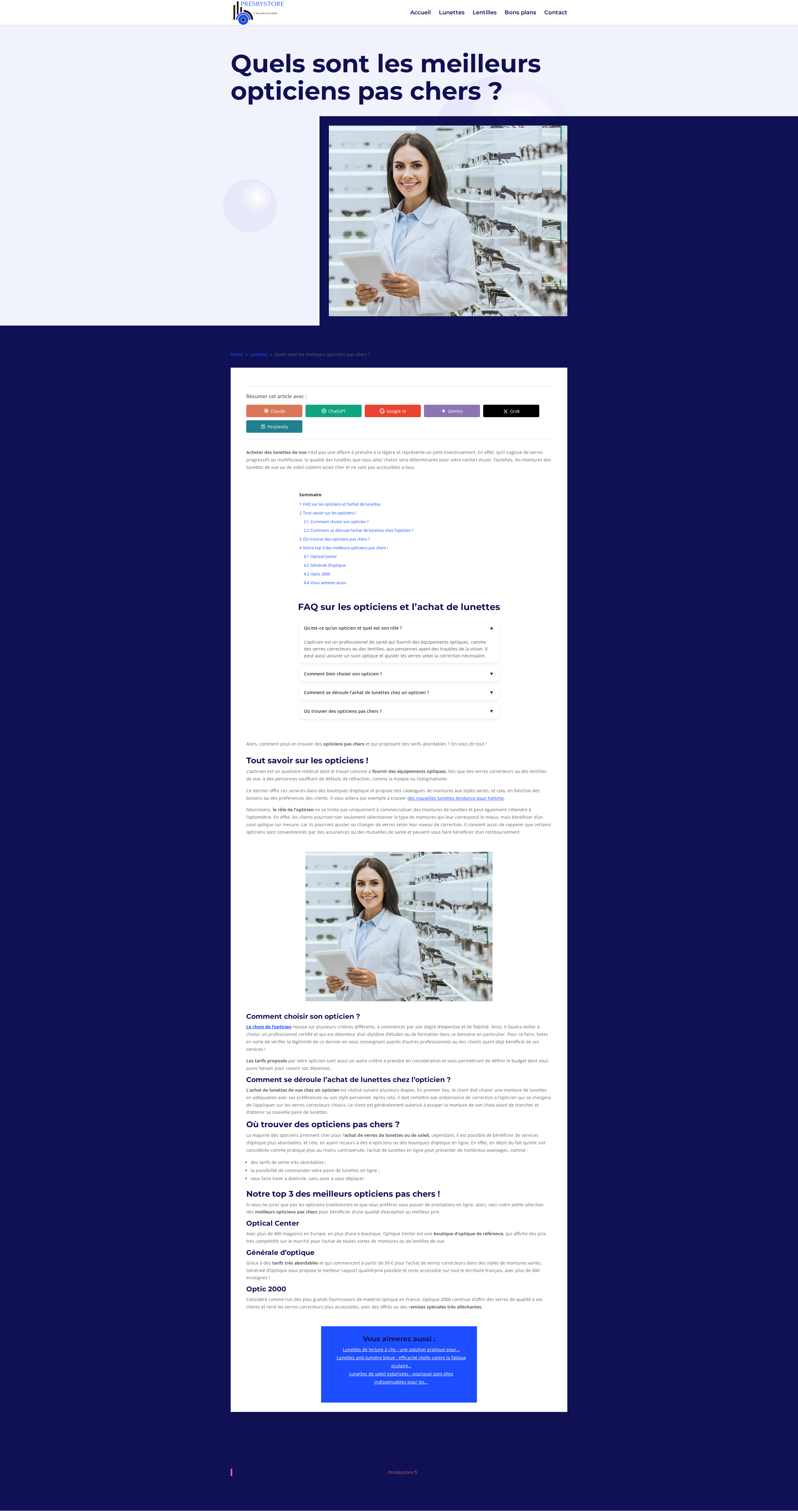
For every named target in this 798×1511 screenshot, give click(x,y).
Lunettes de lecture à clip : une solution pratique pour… (401, 1349)
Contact (555, 13)
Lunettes (451, 13)
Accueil (420, 13)
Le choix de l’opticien (268, 1027)
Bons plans (520, 13)
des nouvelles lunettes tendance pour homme (455, 798)
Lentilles (485, 13)
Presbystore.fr (403, 1472)
